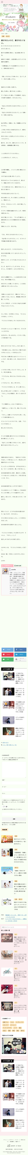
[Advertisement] (14, 610)
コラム (4, 745)
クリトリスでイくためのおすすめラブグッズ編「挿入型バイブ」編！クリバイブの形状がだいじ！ (20, 975)
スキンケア (5, 1025)
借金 (20, 1028)
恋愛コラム (11, 745)
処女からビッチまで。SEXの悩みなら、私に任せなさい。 (20, 841)
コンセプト (10, 1139)
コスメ (12, 1022)
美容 (13, 1030)
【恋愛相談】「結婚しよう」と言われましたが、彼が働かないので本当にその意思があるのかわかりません (20, 857)
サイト (3, 793)
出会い (4, 1030)
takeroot (19, 1153)
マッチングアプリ (7, 1028)
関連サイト (18, 1141)
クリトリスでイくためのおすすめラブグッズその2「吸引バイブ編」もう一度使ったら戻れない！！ (20, 992)
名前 (3, 780)
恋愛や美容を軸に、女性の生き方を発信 (14, 1149)
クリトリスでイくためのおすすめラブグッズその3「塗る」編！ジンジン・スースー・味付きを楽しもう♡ (20, 958)
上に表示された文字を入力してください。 (12, 809)
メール (4, 786)
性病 (9, 1030)
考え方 (6, 742)
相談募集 (12, 1141)
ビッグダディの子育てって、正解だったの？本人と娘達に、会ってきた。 (20, 692)
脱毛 (18, 1030)
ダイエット (13, 1025)
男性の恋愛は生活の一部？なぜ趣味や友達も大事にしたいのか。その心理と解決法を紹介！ (20, 888)
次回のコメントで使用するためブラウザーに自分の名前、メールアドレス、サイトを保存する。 (13, 802)
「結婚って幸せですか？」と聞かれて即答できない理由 (20, 873)
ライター (17, 1139)
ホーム (5, 1139)
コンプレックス (19, 1022)
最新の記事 (18, 565)
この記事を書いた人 (7, 565)
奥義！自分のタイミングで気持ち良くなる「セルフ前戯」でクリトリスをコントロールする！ (20, 941)
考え (16, 745)
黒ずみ (22, 1030)
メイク (15, 1028)
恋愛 (4, 742)
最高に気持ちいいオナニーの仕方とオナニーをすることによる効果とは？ (20, 732)
